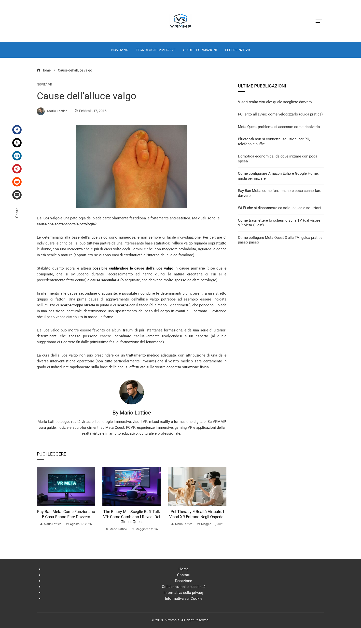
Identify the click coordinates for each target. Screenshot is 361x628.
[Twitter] (17, 142)
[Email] (17, 195)
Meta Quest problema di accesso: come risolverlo (279, 127)
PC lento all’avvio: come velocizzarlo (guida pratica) (280, 114)
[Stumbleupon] (17, 181)
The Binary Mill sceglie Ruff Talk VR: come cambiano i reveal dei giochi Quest (131, 516)
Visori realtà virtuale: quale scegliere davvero (275, 102)
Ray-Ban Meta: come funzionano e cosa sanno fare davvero (66, 514)
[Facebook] (17, 129)
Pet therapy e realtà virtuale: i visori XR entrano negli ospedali (197, 514)
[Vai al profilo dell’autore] (131, 392)
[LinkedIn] (17, 155)
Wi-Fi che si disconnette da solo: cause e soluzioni (279, 208)
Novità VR (44, 84)
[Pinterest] (17, 168)
